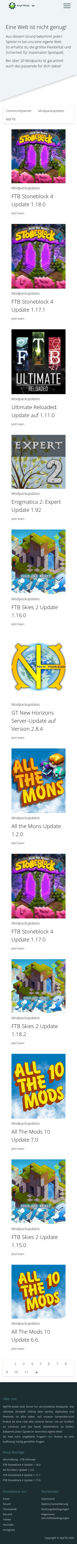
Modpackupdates (51, 111)
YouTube (8, 1524)
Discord (7, 1514)
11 (26, 1372)
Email (6, 1498)
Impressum (48, 1498)
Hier (50, 1436)
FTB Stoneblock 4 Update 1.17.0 (21, 1480)
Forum (7, 1504)
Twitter (7, 1519)
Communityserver (19, 111)
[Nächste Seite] (36, 1372)
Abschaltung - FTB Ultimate (19, 1459)
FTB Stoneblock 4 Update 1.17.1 (21, 1475)
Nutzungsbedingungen (55, 1509)
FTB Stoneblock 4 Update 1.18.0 (21, 1464)
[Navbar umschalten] (67, 5)
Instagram (9, 1529)
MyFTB (10, 119)
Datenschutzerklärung (54, 1504)
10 (16, 1372)
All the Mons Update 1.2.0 (18, 1469)
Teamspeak (9, 1509)
